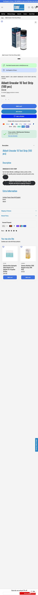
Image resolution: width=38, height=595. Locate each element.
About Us (19, 14)
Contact (25, 14)
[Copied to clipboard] (16, 231)
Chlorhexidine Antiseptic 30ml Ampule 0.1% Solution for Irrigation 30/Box (10, 268)
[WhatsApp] (14, 231)
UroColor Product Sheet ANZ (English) (11, 197)
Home (2, 17)
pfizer (4, 263)
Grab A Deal (31, 14)
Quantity (3, 96)
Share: (2, 230)
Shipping (8, 92)
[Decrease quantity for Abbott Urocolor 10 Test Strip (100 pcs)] (2, 99)
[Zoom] (35, 22)
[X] (9, 231)
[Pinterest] (11, 231)
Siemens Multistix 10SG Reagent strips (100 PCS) (27, 267)
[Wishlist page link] (29, 7)
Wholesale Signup (11, 14)
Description (5, 145)
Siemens (23, 263)
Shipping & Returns (6, 211)
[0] (35, 7)
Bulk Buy (3, 14)
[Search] (32, 7)
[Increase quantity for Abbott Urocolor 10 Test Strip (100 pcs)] (8, 99)
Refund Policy (4, 216)
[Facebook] (6, 231)
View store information (12, 135)
